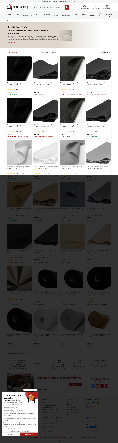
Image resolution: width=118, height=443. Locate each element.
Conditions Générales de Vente (29, 437)
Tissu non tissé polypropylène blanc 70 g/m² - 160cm (19, 167)
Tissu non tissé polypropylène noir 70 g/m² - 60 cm (18, 83)
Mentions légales (44, 437)
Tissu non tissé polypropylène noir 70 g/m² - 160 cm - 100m (98, 293)
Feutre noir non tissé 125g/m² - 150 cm (19, 251)
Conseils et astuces (49, 426)
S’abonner (75, 385)
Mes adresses (71, 407)
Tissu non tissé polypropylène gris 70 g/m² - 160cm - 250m (71, 335)
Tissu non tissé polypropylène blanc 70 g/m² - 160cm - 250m (46, 335)
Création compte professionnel (53, 415)
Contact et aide (48, 423)
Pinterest (102, 386)
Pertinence (53, 52)
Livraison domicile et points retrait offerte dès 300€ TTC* (59, 1)
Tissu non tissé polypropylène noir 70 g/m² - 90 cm (71, 83)
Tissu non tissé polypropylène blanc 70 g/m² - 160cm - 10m (46, 167)
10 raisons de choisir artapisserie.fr (49, 406)
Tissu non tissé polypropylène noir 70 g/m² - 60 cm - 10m (45, 83)
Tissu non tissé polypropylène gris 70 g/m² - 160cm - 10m (98, 167)
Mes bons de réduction (74, 415)
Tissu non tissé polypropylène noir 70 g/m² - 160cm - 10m (45, 125)
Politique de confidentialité (57, 437)
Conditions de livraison (50, 410)
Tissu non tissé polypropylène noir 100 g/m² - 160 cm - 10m (98, 125)
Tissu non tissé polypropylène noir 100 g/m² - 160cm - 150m (18, 335)
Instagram (106, 386)
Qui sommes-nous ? (49, 403)
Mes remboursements (73, 412)
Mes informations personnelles (72, 403)
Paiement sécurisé (49, 412)
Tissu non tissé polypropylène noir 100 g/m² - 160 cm (71, 125)
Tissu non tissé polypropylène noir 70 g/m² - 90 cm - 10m (98, 83)
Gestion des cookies (71, 437)
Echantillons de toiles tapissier (17, 292)
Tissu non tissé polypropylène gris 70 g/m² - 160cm (71, 167)
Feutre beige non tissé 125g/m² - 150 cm (71, 251)
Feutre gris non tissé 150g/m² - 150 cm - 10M (98, 209)
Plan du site (81, 437)
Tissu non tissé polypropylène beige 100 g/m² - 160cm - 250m (99, 335)
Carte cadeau (47, 431)
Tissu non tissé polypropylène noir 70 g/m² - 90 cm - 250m (71, 293)
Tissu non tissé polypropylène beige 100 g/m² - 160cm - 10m (46, 209)
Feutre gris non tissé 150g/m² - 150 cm (72, 209)
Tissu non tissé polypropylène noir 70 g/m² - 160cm (18, 125)
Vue (101, 52)
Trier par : (45, 52)
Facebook (93, 386)
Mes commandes (72, 410)
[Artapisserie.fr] (17, 7)
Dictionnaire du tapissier (51, 429)
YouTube (97, 386)
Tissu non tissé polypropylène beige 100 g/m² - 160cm (19, 209)
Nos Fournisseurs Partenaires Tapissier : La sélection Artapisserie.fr (52, 419)
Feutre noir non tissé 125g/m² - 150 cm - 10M (45, 251)
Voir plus (11, 42)
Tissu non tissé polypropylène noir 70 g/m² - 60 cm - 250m (45, 293)
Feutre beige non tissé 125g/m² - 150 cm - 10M (98, 251)
